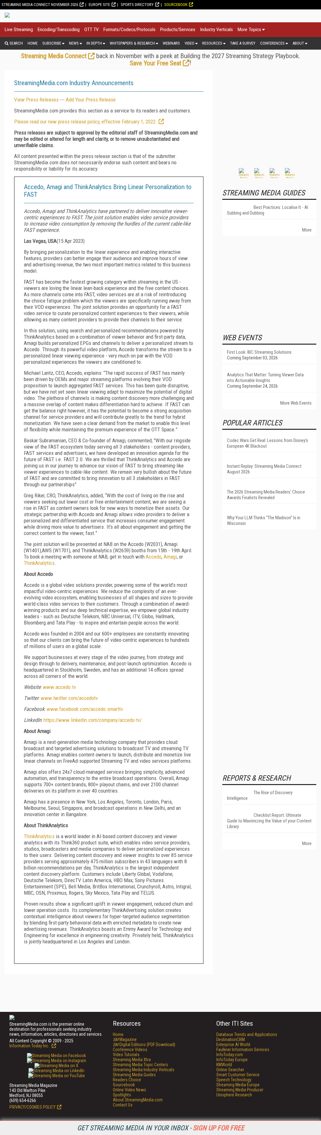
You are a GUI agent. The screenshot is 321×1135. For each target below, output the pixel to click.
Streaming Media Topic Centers (140, 1064)
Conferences (272, 43)
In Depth (94, 43)
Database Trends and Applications (246, 1034)
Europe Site (99, 4)
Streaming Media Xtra (132, 1059)
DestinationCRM (230, 1039)
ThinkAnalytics (39, 563)
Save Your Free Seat (155, 63)
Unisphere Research (234, 1094)
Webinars (171, 43)
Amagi (170, 557)
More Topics (249, 29)
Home (33, 43)
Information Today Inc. (29, 1045)
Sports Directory (137, 4)
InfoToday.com (229, 1054)
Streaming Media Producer (239, 1089)
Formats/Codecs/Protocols (129, 29)
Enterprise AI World (233, 1044)
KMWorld (224, 1064)
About (298, 43)
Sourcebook (175, 4)
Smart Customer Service (238, 1074)
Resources (212, 43)
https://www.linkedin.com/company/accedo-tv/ (93, 720)
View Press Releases (36, 99)
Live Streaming (19, 29)
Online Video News (129, 1089)
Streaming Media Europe (238, 1084)
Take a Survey (242, 43)
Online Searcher (230, 1069)
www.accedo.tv (59, 687)
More (307, 230)
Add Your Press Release (91, 99)
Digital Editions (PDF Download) (144, 1044)
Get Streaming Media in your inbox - (160, 1128)
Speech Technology (233, 1079)
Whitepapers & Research (132, 43)
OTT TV (91, 29)
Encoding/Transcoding (59, 29)
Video (189, 43)
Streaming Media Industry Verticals (143, 1069)
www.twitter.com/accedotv (69, 698)
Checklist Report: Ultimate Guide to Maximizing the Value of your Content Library (269, 820)
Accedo (153, 557)
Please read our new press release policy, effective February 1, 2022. (85, 121)
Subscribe (51, 43)
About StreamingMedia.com (138, 1099)
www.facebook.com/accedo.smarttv (85, 709)
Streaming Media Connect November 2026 (40, 4)
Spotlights (122, 1094)
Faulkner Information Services (242, 1049)
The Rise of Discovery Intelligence (259, 795)
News (74, 43)
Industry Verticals (216, 29)
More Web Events (296, 403)
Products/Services (177, 29)
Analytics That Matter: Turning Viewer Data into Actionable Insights (265, 377)
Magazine (125, 1039)
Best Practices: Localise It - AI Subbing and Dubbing (267, 210)
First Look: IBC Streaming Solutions (259, 352)
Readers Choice (127, 1079)
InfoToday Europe (232, 1059)
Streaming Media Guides (134, 1074)
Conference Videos (130, 1049)
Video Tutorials (126, 1054)
